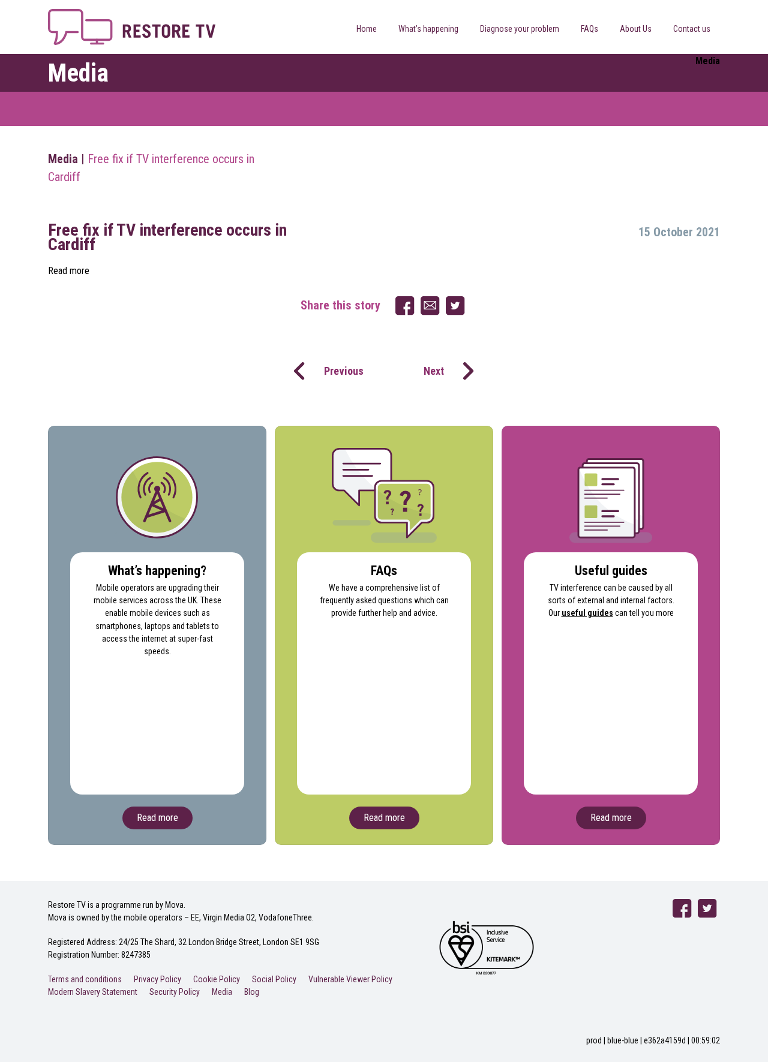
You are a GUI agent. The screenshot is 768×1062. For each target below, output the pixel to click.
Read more (68, 270)
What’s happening (428, 29)
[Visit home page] (131, 16)
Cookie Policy (216, 979)
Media (63, 159)
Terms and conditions (85, 979)
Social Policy (274, 979)
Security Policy (174, 992)
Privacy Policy (157, 979)
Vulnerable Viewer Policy (350, 979)
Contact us (691, 29)
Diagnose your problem (519, 29)
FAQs (589, 29)
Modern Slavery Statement (92, 992)
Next (434, 371)
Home (366, 29)
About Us (636, 29)
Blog (251, 992)
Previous (344, 371)
